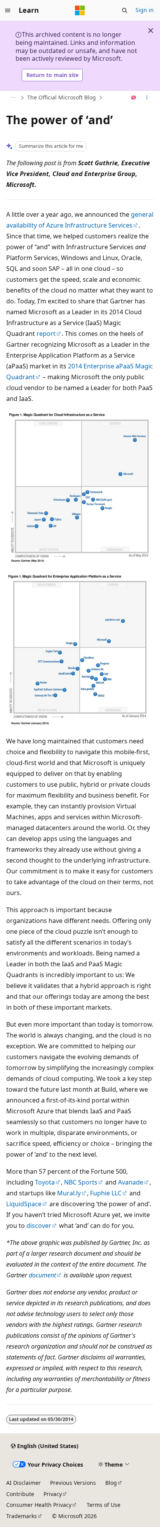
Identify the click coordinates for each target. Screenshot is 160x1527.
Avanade (130, 1182)
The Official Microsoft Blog (61, 97)
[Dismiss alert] (150, 30)
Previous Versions (73, 1482)
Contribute (20, 1494)
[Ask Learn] (133, 97)
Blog (111, 1482)
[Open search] (124, 10)
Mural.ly (69, 1193)
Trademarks (21, 1516)
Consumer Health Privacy (38, 1504)
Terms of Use (103, 1504)
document (42, 1275)
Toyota (45, 1182)
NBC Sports (80, 1182)
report (46, 333)
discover (38, 1225)
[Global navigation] (8, 10)
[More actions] (147, 97)
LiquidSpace (24, 1204)
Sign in (145, 10)
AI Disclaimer (23, 1482)
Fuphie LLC (106, 1193)
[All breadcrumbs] (13, 97)
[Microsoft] (80, 10)
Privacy (52, 1494)
